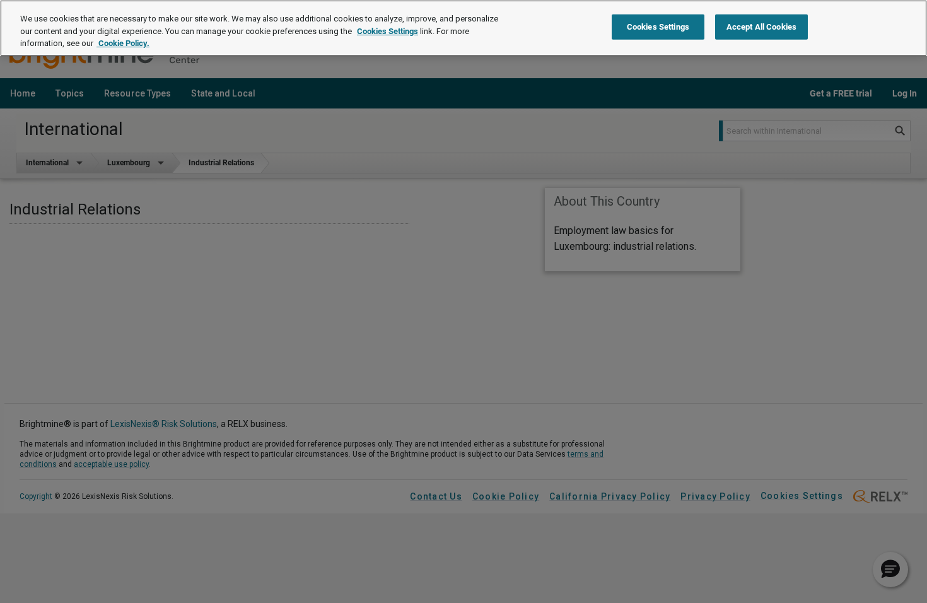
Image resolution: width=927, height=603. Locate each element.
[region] (463, 28)
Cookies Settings (387, 31)
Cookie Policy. (122, 43)
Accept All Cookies (761, 27)
